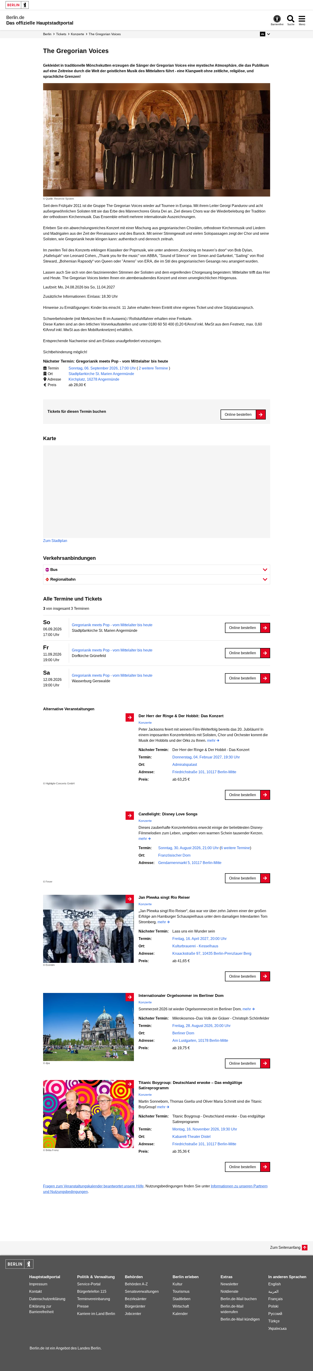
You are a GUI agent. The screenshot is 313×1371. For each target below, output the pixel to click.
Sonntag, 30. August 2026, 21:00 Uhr (189, 848)
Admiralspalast (184, 765)
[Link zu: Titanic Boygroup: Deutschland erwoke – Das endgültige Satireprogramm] (88, 1114)
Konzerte (145, 722)
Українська (277, 1328)
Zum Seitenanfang (285, 1247)
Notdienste (229, 1291)
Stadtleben (181, 1299)
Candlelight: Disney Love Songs (168, 814)
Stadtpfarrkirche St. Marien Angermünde (101, 374)
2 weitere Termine (153, 368)
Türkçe (274, 1321)
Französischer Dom (174, 855)
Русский (275, 1314)
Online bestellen (238, 414)
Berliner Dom (183, 1033)
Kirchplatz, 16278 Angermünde (94, 379)
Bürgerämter (135, 1306)
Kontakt (35, 1291)
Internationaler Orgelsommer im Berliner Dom (181, 995)
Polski (273, 1306)
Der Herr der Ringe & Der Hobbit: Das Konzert (181, 716)
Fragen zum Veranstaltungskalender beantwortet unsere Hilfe (93, 1186)
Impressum (38, 1284)
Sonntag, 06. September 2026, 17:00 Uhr (103, 368)
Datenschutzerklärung (47, 1299)
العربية (273, 1291)
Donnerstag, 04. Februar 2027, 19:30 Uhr (206, 757)
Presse (83, 1306)
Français (275, 1299)
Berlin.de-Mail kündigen (240, 1319)
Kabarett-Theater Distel (191, 1137)
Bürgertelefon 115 (91, 1291)
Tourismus (181, 1291)
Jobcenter (133, 1314)
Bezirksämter (135, 1299)
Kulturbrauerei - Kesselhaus (195, 946)
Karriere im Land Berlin (96, 1314)
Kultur (177, 1284)
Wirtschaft (181, 1306)
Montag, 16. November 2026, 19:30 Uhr (204, 1129)
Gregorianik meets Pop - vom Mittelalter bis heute (112, 625)
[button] (265, 34)
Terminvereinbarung (93, 1299)
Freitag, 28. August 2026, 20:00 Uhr (201, 1026)
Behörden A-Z (136, 1284)
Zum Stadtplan (55, 541)
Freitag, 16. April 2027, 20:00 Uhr (199, 939)
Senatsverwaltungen (142, 1291)
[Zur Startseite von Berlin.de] (19, 1267)
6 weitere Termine (235, 848)
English (274, 1284)
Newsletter (229, 1284)
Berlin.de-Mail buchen (239, 1299)
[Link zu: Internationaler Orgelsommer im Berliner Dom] (88, 1027)
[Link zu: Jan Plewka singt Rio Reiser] (88, 929)
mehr (211, 741)
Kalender (180, 1314)
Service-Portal (89, 1284)
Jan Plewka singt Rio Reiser (164, 897)
